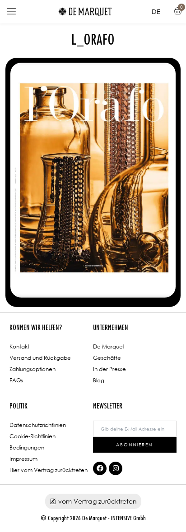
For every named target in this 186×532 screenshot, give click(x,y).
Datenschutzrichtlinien (37, 425)
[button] (11, 12)
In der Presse (109, 369)
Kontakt (19, 346)
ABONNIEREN (134, 444)
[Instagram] (115, 468)
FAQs (16, 380)
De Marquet (109, 346)
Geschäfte (107, 357)
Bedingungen (26, 447)
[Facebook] (100, 468)
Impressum (23, 458)
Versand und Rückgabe (40, 357)
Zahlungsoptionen (32, 369)
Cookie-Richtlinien (32, 436)
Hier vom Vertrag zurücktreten (48, 470)
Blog (98, 380)
